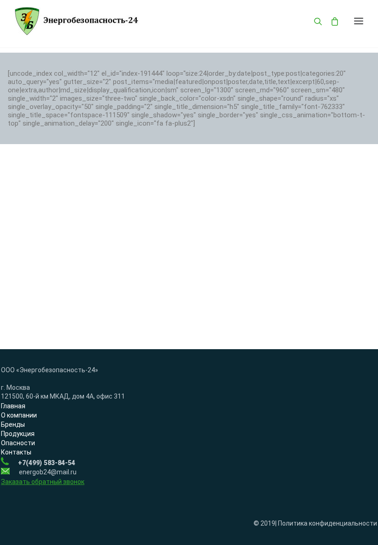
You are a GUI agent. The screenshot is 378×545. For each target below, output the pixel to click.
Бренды (13, 424)
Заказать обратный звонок (42, 481)
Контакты (16, 452)
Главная (13, 406)
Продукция (18, 433)
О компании (19, 415)
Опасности (18, 443)
